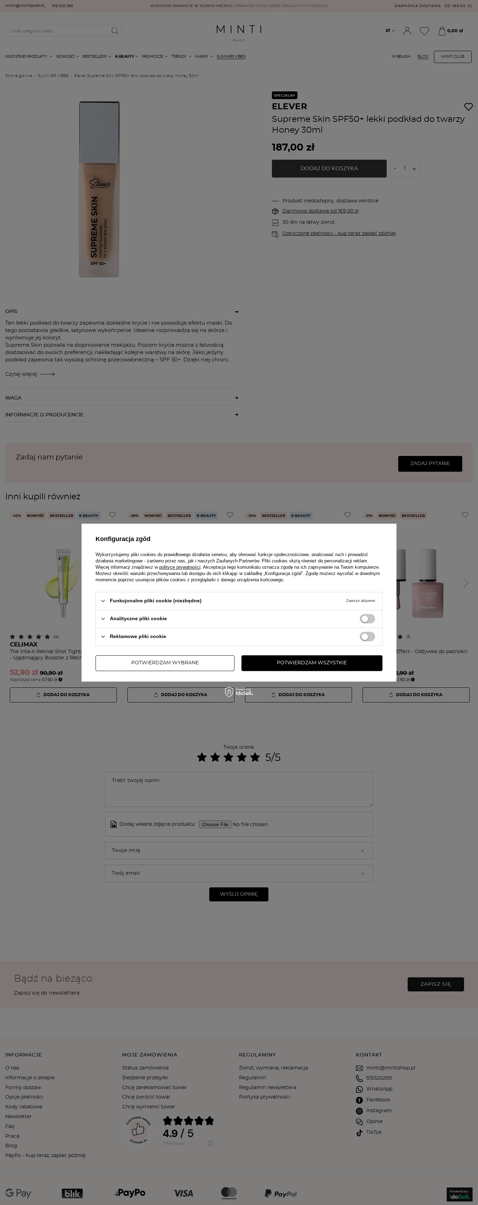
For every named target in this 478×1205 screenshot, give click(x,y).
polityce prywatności (180, 567)
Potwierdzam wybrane (165, 662)
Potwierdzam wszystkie (312, 662)
